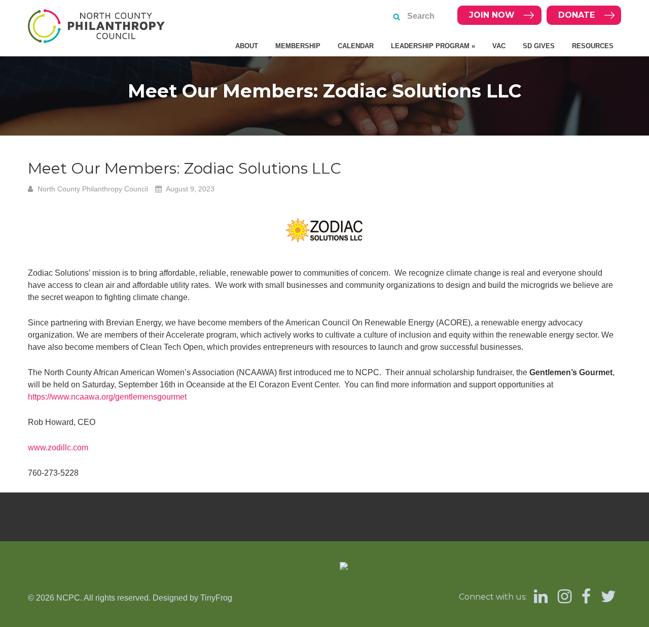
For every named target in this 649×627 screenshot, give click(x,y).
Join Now (492, 15)
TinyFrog (216, 597)
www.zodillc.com (58, 447)
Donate (576, 15)
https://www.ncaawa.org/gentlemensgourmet (107, 396)
